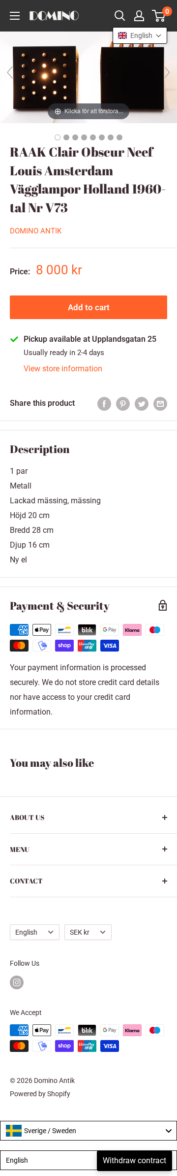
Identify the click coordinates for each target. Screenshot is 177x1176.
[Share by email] (160, 403)
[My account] (139, 15)
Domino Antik (35, 231)
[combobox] (88, 1131)
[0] (159, 16)
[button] (140, 35)
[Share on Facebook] (104, 403)
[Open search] (120, 15)
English (26, 932)
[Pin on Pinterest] (123, 403)
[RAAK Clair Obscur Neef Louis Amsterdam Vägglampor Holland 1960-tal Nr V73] (57, 137)
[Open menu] (15, 16)
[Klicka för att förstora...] (88, 76)
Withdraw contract (134, 1160)
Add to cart (89, 307)
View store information (63, 368)
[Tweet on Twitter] (141, 403)
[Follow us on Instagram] (17, 982)
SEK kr (79, 932)
